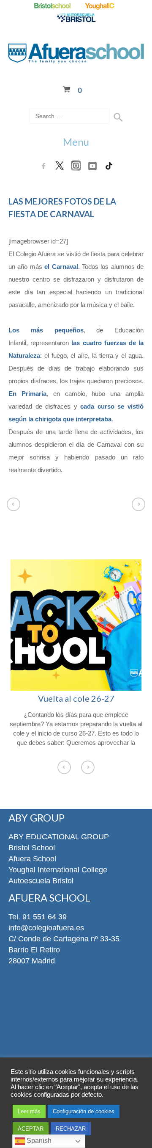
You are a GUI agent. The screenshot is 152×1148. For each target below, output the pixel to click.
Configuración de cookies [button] (83, 1111)
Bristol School (31, 848)
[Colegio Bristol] (52, 6)
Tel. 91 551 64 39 (37, 917)
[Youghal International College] (100, 6)
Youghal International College (57, 870)
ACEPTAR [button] (30, 1129)
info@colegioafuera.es (46, 928)
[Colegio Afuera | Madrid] (76, 58)
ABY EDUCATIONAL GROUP (58, 837)
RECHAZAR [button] (71, 1129)
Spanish (38, 1140)
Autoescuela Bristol (40, 881)
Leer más (29, 1111)
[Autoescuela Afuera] (76, 18)
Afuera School (32, 859)
